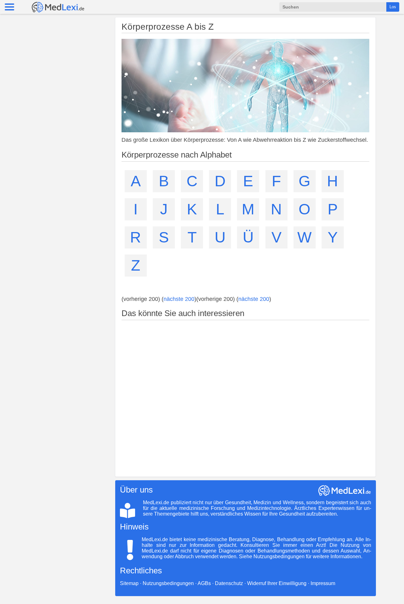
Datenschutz (229, 583)
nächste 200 (178, 299)
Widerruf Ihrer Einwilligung (276, 583)
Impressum (323, 583)
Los (392, 6)
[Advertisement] (245, 396)
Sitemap (129, 583)
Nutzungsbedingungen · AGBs (177, 583)
